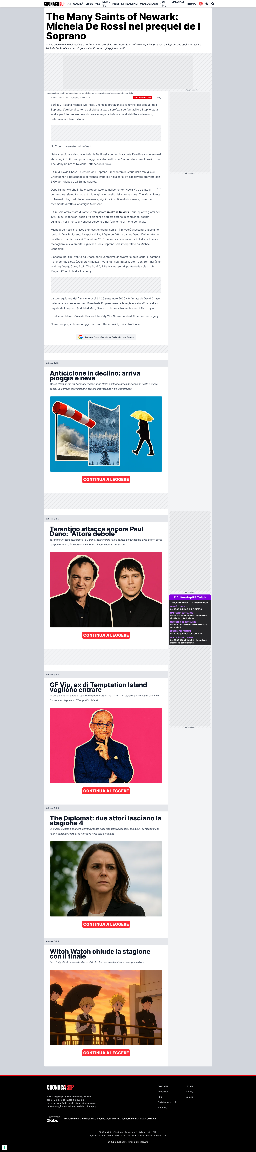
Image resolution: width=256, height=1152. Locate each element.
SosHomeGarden (130, 1119)
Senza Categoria (142, 97)
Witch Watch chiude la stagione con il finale (100, 953)
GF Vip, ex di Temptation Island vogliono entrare (98, 687)
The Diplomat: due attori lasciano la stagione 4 (105, 820)
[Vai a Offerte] (201, 4)
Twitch (201, 597)
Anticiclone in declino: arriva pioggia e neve (95, 375)
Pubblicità (163, 1091)
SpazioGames (89, 1119)
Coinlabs (151, 1119)
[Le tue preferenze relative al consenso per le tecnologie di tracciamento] (4, 1147)
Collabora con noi (167, 1102)
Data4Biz (116, 1119)
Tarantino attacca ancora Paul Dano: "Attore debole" (97, 531)
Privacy (189, 1091)
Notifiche (162, 1107)
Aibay (143, 1119)
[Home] (54, 4)
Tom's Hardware (72, 1119)
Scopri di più (128, 93)
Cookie (189, 1097)
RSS (160, 1097)
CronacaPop (104, 1119)
